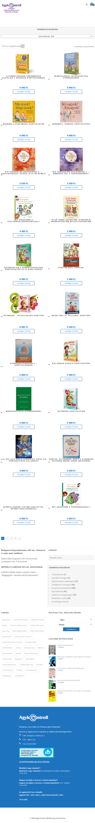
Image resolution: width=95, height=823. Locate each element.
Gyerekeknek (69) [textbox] (64, 36)
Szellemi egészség (26, 664)
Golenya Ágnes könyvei (23, 636)
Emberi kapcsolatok (37, 631)
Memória (41, 648)
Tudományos (7, 676)
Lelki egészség (29, 648)
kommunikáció (7, 648)
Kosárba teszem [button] (23, 92)
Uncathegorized (59, 601)
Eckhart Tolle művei (37, 625)
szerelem (39, 664)
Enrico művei (6, 636)
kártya (18, 648)
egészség (5, 631)
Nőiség (18, 653)
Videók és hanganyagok (62, 595)
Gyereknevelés (30, 642)
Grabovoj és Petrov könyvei (12, 642)
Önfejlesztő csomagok (61, 584)
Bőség (4, 625)
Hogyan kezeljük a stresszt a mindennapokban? (38, 780)
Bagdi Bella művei (38, 620)
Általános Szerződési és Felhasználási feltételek (39, 727)
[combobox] (47, 36)
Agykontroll (6, 620)
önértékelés (19, 676)
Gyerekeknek (57, 591)
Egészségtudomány (20, 631)
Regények (18, 659)
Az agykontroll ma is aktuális (30, 792)
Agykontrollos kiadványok (63, 581)
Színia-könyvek (7, 670)
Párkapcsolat (7, 659)
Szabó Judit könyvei (9, 664)
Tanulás (19, 670)
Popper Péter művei (31, 653)
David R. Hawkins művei (18, 625)
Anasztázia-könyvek (21, 620)
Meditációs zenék (59, 598)
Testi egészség (31, 670)
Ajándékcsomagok (60, 578)
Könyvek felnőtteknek (61, 588)
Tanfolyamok (57, 574)
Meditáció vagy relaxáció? (29, 768)
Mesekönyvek (7, 653)
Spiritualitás (30, 659)
